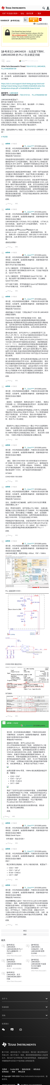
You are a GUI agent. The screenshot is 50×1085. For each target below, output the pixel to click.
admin (8, 61)
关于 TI (4, 999)
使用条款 (5, 1072)
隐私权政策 (26, 1069)
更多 (39, 13)
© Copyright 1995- (11, 1076)
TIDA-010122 (31, 66)
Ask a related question (19, 35)
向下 (12, 204)
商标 (13, 1072)
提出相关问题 (33, 19)
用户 (48, 8)
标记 (25, 931)
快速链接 (5, 1007)
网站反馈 (21, 1072)
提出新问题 (40, 19)
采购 (3, 1015)
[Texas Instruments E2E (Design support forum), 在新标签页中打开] (12, 1030)
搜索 (44, 8)
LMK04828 (41, 66)
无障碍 (4, 1069)
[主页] (13, 7)
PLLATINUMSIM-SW (8, 69)
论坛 (22, 13)
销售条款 (36, 1069)
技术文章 (29, 13)
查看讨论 (17, 203)
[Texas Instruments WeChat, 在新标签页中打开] (3, 1030)
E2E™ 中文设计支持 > (10, 13)
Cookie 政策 (14, 1069)
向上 (6, 204)
